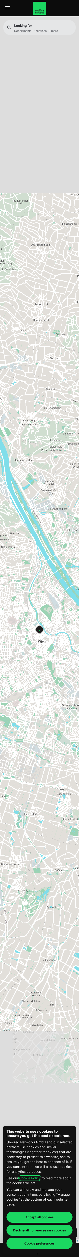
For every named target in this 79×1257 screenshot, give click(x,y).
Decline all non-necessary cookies (39, 1230)
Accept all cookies (39, 1217)
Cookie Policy (30, 1178)
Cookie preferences (39, 1243)
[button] (39, 629)
